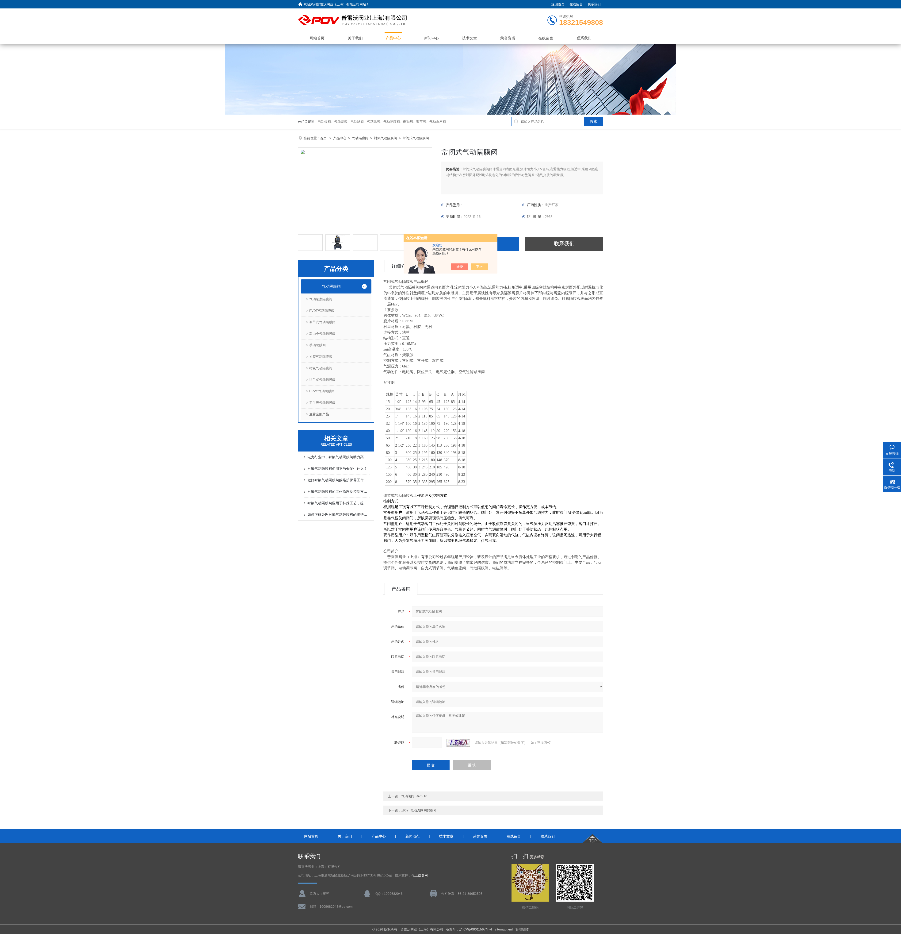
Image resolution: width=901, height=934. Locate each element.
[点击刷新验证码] (458, 743)
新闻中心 (431, 38)
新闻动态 (412, 836)
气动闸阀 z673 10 (414, 796)
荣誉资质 (507, 38)
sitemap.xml (504, 929)
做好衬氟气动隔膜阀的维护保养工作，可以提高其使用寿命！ (338, 480)
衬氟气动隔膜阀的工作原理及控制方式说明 (338, 492)
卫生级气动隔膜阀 (322, 403)
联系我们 (594, 4)
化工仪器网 (419, 875)
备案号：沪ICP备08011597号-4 (469, 929)
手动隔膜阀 (317, 345)
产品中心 (393, 38)
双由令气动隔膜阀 (322, 334)
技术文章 (469, 38)
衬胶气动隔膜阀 (320, 357)
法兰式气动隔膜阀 (322, 380)
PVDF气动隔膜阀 (321, 311)
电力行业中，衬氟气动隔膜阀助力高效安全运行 (338, 457)
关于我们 (355, 38)
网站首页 (317, 38)
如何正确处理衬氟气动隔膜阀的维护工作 (338, 515)
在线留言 (576, 4)
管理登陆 (522, 929)
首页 (324, 138)
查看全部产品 (319, 414)
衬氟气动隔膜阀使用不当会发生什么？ (337, 469)
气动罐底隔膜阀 (320, 299)
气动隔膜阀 (360, 138)
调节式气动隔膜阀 (322, 322)
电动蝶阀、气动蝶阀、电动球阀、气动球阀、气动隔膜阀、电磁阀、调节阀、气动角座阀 (382, 122)
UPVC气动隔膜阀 (322, 391)
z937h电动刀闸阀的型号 (419, 810)
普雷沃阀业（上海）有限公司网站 (341, 4)
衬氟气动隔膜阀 (385, 138)
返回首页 (558, 4)
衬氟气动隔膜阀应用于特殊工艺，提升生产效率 (338, 503)
